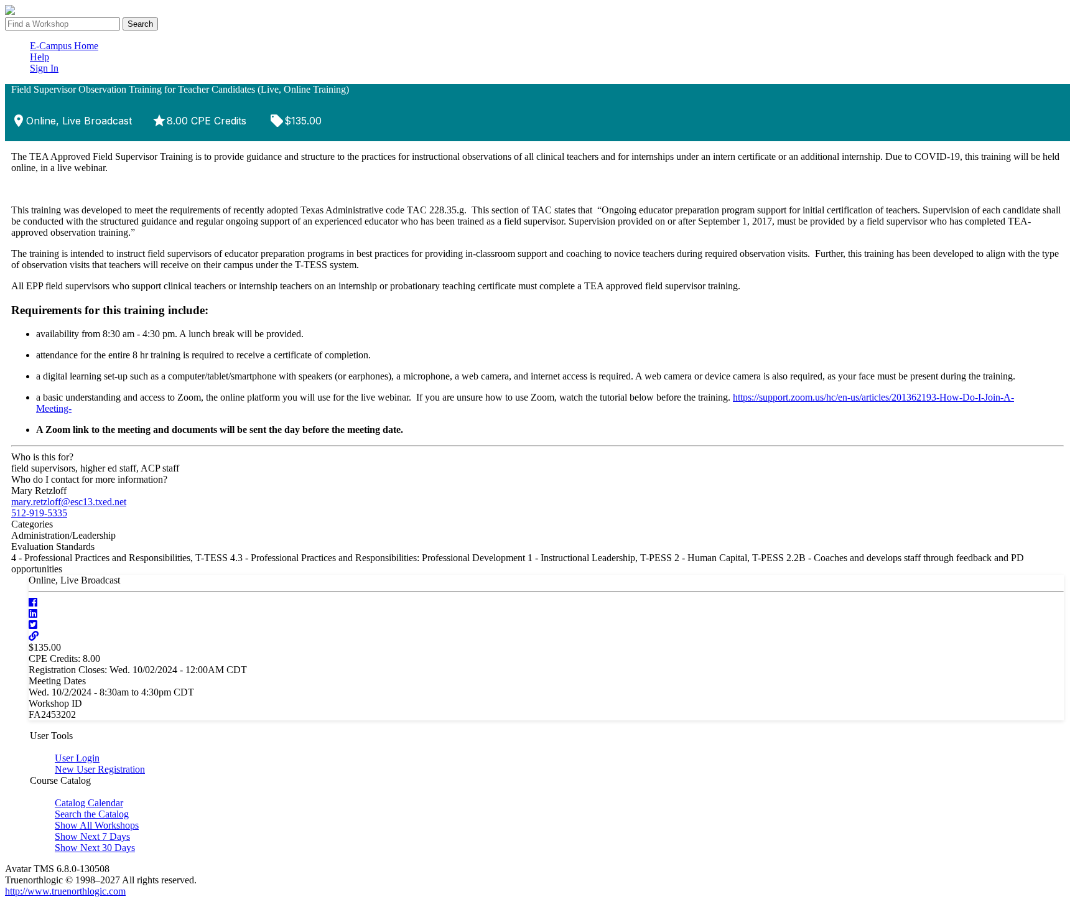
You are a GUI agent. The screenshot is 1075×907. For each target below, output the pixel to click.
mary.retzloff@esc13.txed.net (68, 501)
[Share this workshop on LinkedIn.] (33, 613)
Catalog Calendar (89, 803)
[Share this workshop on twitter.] (33, 625)
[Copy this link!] (34, 636)
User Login (77, 758)
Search (140, 24)
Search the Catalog (92, 814)
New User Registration (100, 769)
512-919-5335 (39, 513)
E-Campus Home (64, 45)
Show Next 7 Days (92, 836)
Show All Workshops (97, 825)
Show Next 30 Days (95, 847)
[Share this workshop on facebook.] (33, 602)
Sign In (44, 68)
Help (39, 57)
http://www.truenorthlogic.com (65, 891)
